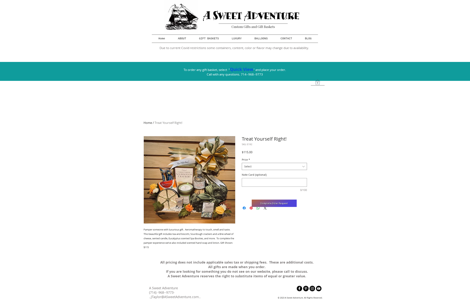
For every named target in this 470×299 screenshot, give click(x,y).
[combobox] (274, 166)
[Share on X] (265, 208)
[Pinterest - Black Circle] (306, 288)
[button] (209, 39)
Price (246, 159)
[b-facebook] (299, 288)
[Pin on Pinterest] (251, 208)
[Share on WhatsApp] (258, 208)
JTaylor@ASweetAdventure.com (175, 297)
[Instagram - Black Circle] (312, 288)
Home (148, 123)
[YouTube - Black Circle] (318, 288)
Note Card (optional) (254, 174)
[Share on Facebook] (244, 208)
